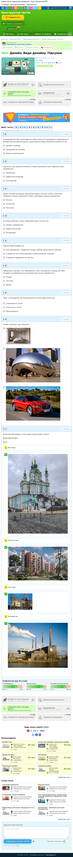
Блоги (9, 1)
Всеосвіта (4, 39)
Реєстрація (62, 8)
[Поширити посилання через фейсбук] (36, 734)
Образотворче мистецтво (31, 39)
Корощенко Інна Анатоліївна (18, 44)
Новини (3, 1)
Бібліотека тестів (15, 39)
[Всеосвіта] (2, 8)
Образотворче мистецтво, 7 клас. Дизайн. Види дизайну (37, 130)
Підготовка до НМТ (39, 1)
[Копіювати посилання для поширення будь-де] (33, 734)
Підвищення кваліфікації (21, 1)
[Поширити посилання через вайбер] (40, 734)
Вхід (55, 8)
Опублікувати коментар (17, 841)
